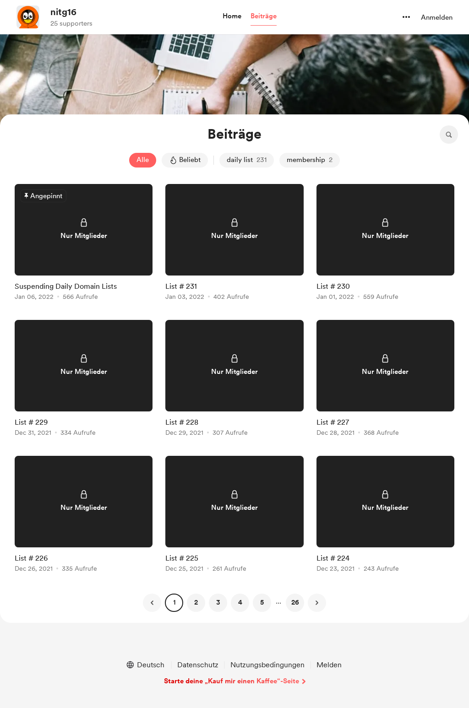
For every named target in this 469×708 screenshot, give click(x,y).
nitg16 (63, 11)
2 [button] (196, 602)
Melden (329, 664)
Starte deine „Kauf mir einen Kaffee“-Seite (231, 681)
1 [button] (174, 602)
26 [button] (295, 602)
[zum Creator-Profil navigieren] (27, 16)
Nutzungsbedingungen (267, 664)
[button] (232, 16)
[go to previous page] (152, 603)
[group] (83, 243)
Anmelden (437, 17)
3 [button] (218, 602)
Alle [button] (142, 160)
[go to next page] (317, 603)
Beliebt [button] (190, 160)
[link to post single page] (83, 243)
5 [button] (262, 602)
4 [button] (240, 602)
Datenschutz (197, 664)
